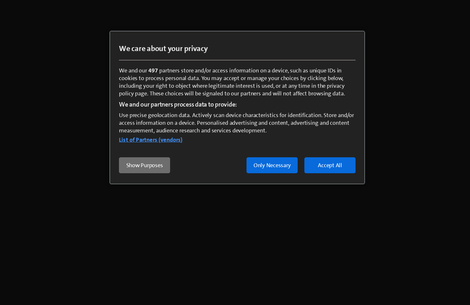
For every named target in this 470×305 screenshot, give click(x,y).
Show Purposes (144, 165)
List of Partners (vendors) (151, 140)
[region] (237, 107)
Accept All (330, 165)
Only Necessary (272, 165)
